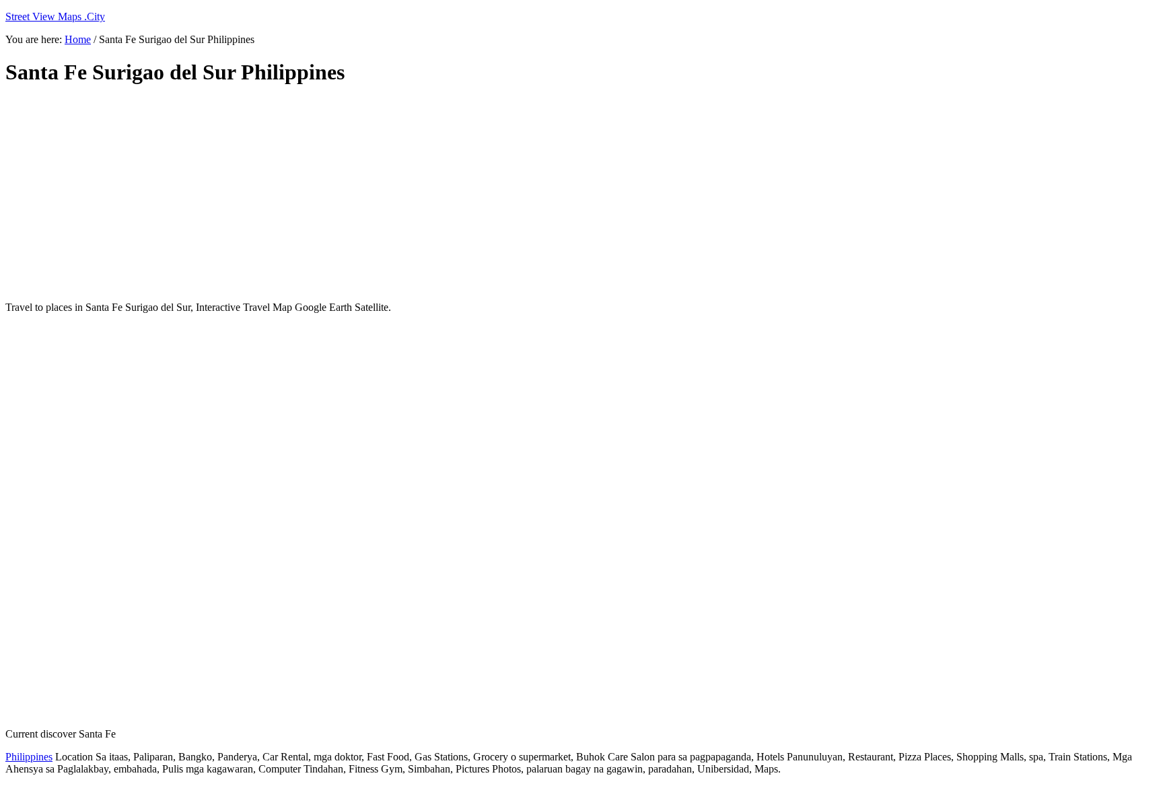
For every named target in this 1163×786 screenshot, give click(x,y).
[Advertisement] (331, 194)
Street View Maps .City (55, 16)
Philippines (28, 756)
